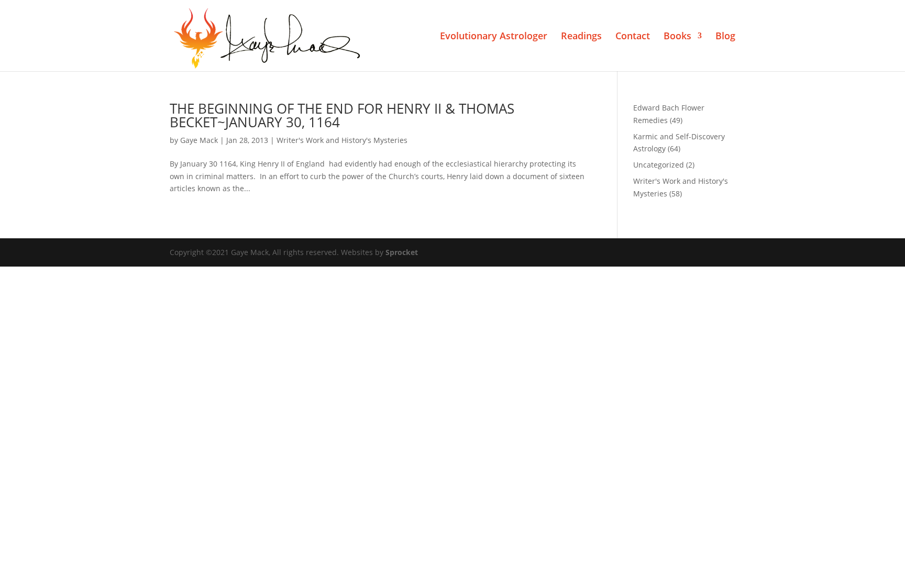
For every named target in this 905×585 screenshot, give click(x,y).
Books (677, 37)
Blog (725, 37)
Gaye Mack (199, 140)
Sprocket (401, 252)
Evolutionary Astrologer (493, 37)
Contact (632, 37)
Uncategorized (658, 165)
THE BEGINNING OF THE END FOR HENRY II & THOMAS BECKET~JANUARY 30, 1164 (342, 115)
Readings (581, 37)
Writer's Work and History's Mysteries (342, 140)
